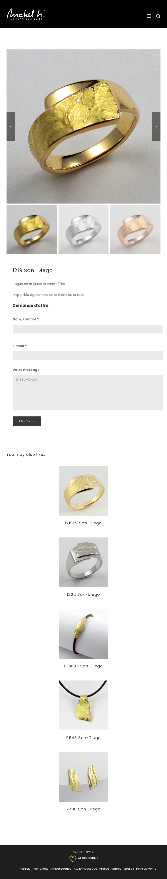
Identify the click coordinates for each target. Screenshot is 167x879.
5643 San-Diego (83, 737)
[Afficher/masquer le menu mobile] (149, 16)
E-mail (20, 346)
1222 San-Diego (83, 594)
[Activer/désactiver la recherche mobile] (158, 16)
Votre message (26, 370)
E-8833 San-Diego (83, 666)
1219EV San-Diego (83, 523)
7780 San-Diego (83, 809)
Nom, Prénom (26, 319)
